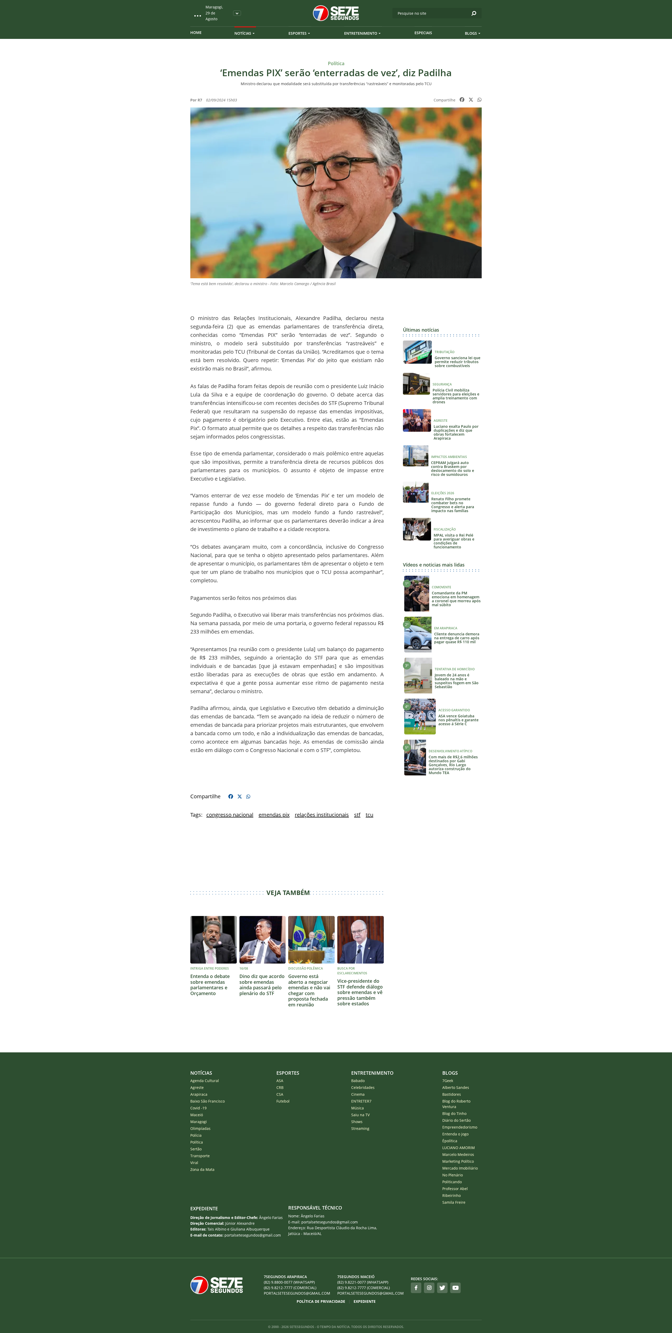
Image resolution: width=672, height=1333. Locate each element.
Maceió (196, 1114)
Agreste (197, 1087)
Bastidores (451, 1094)
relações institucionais (322, 814)
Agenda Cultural (204, 1080)
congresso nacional (229, 814)
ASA (279, 1080)
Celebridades (363, 1087)
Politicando (452, 1181)
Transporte (200, 1155)
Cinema (358, 1094)
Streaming (360, 1128)
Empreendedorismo (459, 1127)
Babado (358, 1080)
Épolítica (449, 1140)
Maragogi (198, 1121)
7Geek (447, 1080)
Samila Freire (453, 1202)
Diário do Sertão (456, 1120)
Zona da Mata (202, 1169)
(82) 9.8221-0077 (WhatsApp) (362, 1282)
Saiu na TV (360, 1114)
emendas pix (274, 814)
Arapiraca (198, 1094)
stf (357, 814)
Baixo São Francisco (207, 1101)
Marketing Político (458, 1161)
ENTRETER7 (361, 1101)
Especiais (423, 32)
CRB (280, 1087)
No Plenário (452, 1174)
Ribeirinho (451, 1195)
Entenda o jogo (455, 1133)
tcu (369, 814)
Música (357, 1107)
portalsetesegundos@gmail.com (297, 1293)
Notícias (242, 33)
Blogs (471, 33)
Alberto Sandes (455, 1087)
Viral (194, 1162)
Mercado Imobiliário (460, 1168)
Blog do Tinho (454, 1113)
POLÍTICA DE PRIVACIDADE (321, 1301)
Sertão (196, 1148)
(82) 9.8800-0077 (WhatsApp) (289, 1282)
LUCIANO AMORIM (458, 1147)
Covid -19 (198, 1107)
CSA (279, 1094)
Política (196, 1142)
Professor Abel (455, 1188)
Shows (357, 1121)
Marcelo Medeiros (458, 1154)
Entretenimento (360, 33)
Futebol (283, 1101)
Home (196, 32)
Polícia (196, 1135)
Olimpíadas (200, 1128)
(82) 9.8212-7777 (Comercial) (290, 1287)
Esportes (297, 33)
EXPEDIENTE (204, 1208)
